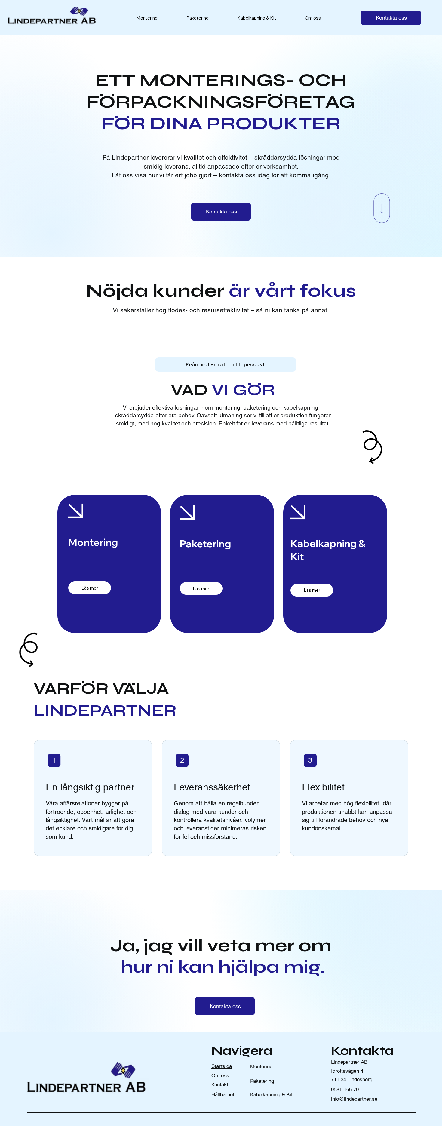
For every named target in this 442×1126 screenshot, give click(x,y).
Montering (261, 1066)
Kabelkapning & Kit (271, 1094)
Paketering (262, 1081)
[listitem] (93, 798)
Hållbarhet (222, 1094)
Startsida (221, 1066)
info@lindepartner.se (354, 1099)
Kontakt (219, 1085)
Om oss (220, 1075)
